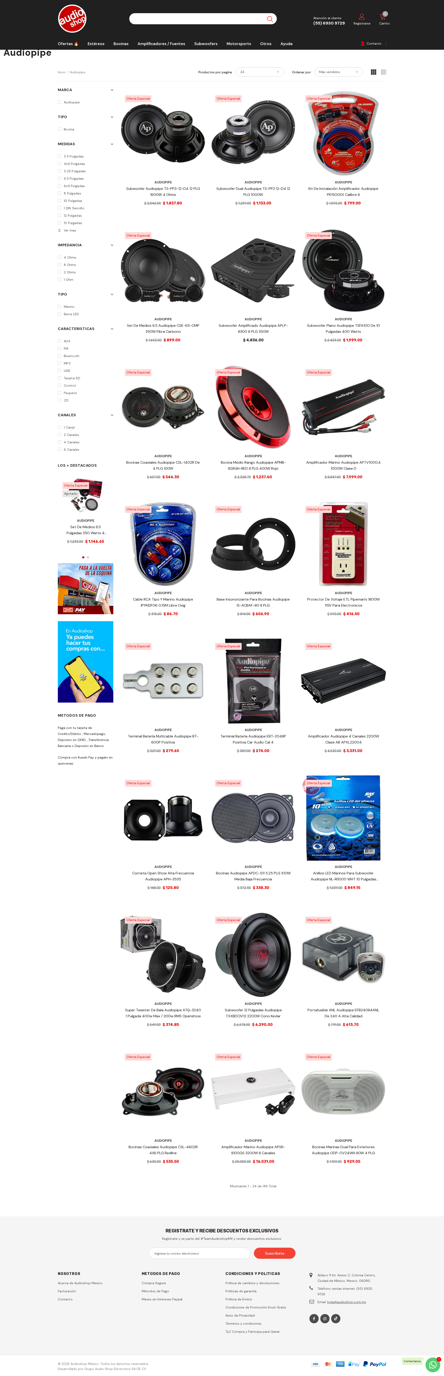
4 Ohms (70, 257)
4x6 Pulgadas (74, 164)
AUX (67, 341)
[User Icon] (361, 16)
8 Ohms (70, 265)
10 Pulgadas (73, 201)
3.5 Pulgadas (74, 156)
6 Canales (72, 449)
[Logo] (90, 18)
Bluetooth (72, 356)
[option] (86, 515)
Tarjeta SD (72, 378)
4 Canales (72, 442)
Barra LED (71, 314)
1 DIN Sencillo (74, 208)
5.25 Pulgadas (75, 171)
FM (66, 348)
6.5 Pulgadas (74, 178)
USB (67, 371)
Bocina (69, 129)
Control (70, 385)
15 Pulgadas (73, 223)
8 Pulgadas (72, 193)
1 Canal (69, 427)
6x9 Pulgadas (74, 186)
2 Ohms (70, 272)
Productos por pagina (215, 72)
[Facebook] (314, 1318)
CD (66, 400)
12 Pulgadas (73, 215)
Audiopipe (77, 72)
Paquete (70, 393)
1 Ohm (68, 280)
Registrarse (362, 23)
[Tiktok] (335, 1318)
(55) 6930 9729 (329, 23)
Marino (69, 307)
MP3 (67, 363)
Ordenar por (301, 72)
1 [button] (83, 557)
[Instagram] (325, 1318)
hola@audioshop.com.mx (346, 1302)
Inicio (62, 72)
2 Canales (71, 435)
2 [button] (88, 557)
